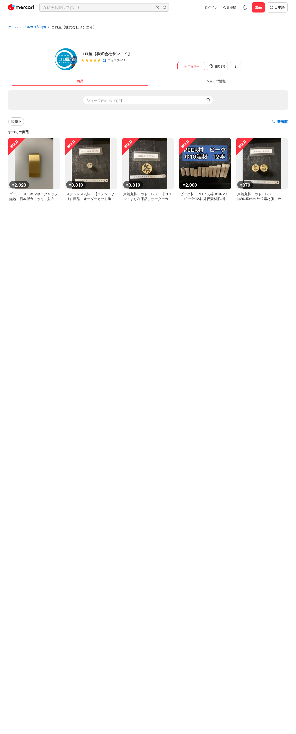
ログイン (211, 7)
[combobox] (104, 7)
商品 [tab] (80, 80)
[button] (157, 7)
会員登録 (229, 7)
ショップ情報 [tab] (216, 80)
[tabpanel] (148, 143)
